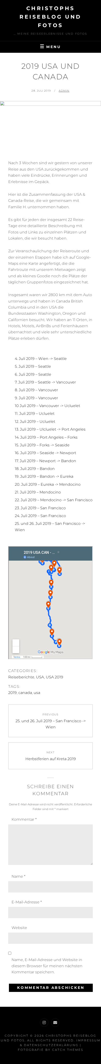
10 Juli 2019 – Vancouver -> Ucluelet (47, 406)
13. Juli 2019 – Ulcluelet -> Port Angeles (50, 429)
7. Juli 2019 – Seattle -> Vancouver (45, 382)
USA (40, 677)
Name (18, 876)
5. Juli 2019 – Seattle (33, 366)
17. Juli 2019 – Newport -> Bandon (45, 461)
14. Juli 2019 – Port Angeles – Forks (46, 437)
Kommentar (24, 819)
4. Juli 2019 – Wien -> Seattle (41, 358)
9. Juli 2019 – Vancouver (36, 398)
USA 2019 (54, 677)
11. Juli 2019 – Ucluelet (34, 413)
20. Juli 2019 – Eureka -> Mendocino (48, 484)
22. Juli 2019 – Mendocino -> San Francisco (54, 500)
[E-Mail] (55, 1022)
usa (37, 692)
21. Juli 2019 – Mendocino (38, 492)
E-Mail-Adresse (27, 902)
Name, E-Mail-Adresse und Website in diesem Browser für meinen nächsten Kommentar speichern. (47, 966)
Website (19, 927)
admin (64, 90)
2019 (12, 692)
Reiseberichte (21, 677)
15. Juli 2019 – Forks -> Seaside (42, 445)
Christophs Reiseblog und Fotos (50, 17)
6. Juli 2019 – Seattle (33, 374)
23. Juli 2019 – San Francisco (40, 508)
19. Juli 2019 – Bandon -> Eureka (44, 476)
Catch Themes (67, 1050)
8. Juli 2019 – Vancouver (36, 390)
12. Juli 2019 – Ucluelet (35, 421)
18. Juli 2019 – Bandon (35, 468)
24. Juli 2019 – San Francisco (40, 516)
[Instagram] (44, 1022)
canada (25, 692)
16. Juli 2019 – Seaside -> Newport (45, 453)
